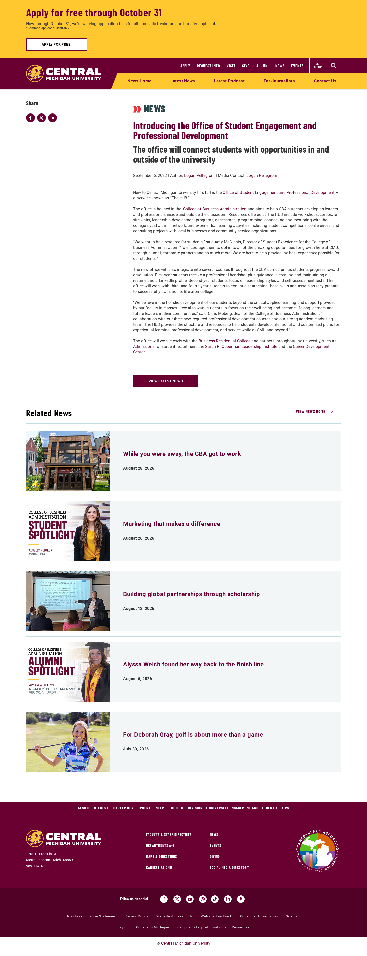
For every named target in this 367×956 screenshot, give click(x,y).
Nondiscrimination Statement (91, 916)
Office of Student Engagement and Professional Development (278, 192)
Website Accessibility (174, 916)
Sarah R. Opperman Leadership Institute (241, 346)
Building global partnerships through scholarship (191, 594)
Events (297, 65)
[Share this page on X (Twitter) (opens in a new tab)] (42, 117)
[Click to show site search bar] (333, 65)
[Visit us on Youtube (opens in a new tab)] (189, 899)
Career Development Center (138, 807)
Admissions (143, 346)
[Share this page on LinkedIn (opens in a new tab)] (53, 117)
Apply (185, 65)
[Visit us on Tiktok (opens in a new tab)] (214, 899)
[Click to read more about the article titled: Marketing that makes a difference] (68, 531)
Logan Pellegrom (199, 175)
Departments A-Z (160, 845)
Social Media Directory (229, 867)
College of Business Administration (215, 209)
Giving (215, 856)
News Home (139, 80)
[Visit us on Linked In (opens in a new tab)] (227, 899)
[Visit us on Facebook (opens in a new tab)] (163, 899)
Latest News (182, 80)
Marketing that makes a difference (171, 523)
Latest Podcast (229, 80)
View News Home (310, 411)
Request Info (208, 65)
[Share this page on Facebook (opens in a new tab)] (31, 117)
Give (246, 65)
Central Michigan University (185, 943)
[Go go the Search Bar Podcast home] (240, 899)
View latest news (166, 381)
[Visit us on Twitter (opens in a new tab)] (177, 899)
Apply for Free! (57, 44)
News (280, 65)
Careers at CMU (159, 867)
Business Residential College (225, 341)
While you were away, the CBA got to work (182, 453)
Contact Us (325, 80)
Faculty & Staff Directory (168, 834)
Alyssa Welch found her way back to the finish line (193, 664)
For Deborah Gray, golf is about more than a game (193, 734)
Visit (231, 65)
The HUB (176, 807)
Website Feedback (216, 916)
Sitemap (293, 916)
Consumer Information (259, 916)
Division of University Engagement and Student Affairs (238, 807)
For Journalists (279, 80)
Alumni (262, 65)
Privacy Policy (136, 916)
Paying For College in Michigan (143, 927)
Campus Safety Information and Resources (213, 927)
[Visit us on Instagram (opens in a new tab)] (202, 899)
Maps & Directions (161, 856)
